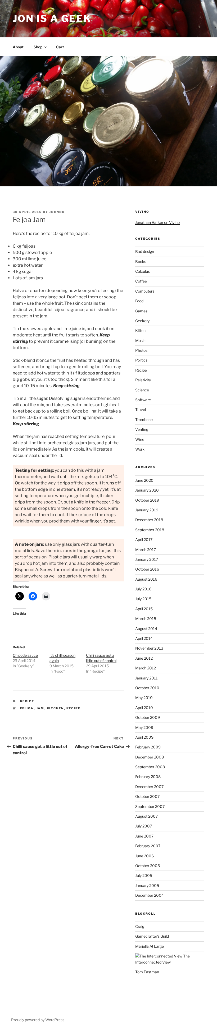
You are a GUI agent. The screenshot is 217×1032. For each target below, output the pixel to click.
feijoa (27, 708)
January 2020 (147, 490)
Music (140, 340)
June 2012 (144, 658)
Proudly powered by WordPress (37, 1019)
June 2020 (144, 480)
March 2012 (145, 668)
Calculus (142, 271)
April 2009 (144, 737)
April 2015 (144, 609)
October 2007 (147, 796)
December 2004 (149, 895)
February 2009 (148, 747)
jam (40, 708)
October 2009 (147, 717)
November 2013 (149, 648)
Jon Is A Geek (52, 18)
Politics (141, 360)
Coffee (141, 281)
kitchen (55, 708)
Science (142, 390)
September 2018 (149, 529)
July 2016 (143, 589)
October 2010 (147, 688)
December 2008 (149, 757)
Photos (141, 350)
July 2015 (143, 598)
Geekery (142, 320)
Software (143, 399)
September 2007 (150, 806)
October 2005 (147, 865)
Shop (38, 47)
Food (139, 301)
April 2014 (144, 638)
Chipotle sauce (25, 655)
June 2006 (144, 856)
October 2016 (147, 569)
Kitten (140, 330)
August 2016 (146, 579)
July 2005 (143, 875)
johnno (57, 212)
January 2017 (146, 559)
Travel (140, 409)
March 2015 (145, 618)
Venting (141, 429)
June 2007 (144, 836)
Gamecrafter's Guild (152, 936)
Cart (60, 47)
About (18, 47)
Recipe (27, 701)
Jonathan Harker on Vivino (157, 222)
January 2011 (146, 678)
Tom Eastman (147, 972)
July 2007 (143, 826)
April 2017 (143, 539)
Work (139, 449)
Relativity (143, 380)
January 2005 (147, 885)
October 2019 (147, 500)
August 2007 (146, 816)
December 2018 (149, 519)
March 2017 (145, 549)
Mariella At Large (149, 946)
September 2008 (150, 767)
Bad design (144, 251)
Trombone (144, 419)
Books (140, 261)
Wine (139, 439)
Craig (139, 926)
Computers (144, 291)
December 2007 (149, 786)
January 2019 (146, 510)
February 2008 (148, 776)
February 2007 (147, 846)
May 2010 (144, 697)
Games (141, 311)
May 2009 (144, 727)
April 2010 (144, 707)
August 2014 (146, 628)
